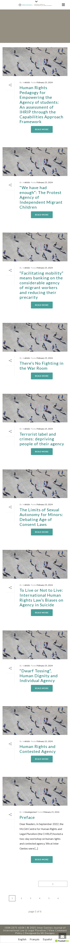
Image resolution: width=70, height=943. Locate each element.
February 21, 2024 (51, 812)
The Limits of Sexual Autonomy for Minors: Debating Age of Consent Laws (41, 517)
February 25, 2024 (45, 82)
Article (27, 82)
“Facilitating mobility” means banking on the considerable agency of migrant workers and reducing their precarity (41, 285)
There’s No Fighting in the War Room (42, 366)
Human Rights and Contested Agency (38, 749)
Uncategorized (30, 812)
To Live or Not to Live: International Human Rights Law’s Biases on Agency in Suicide (41, 597)
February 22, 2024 (45, 741)
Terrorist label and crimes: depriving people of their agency (42, 439)
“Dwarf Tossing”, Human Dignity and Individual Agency (39, 675)
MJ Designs (48, 933)
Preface (27, 817)
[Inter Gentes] (35, 4)
